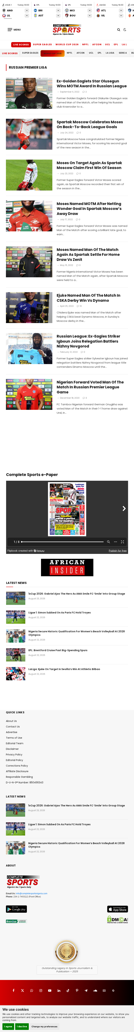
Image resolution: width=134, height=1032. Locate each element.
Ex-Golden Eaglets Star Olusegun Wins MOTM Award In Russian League (92, 84)
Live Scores (21, 44)
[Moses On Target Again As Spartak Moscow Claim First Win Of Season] (29, 175)
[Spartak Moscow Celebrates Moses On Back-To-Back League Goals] (29, 134)
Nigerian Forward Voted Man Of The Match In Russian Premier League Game (90, 387)
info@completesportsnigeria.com (31, 893)
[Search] (119, 30)
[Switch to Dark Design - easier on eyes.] (124, 29)
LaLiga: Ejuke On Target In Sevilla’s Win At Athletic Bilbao (64, 669)
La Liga (127, 44)
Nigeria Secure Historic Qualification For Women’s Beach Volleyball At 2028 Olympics (76, 633)
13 (81, 306)
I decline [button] (22, 1026)
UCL (107, 44)
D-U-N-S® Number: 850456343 (24, 782)
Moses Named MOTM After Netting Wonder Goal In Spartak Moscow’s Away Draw (89, 208)
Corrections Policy (17, 765)
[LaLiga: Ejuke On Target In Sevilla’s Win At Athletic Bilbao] (15, 673)
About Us (11, 721)
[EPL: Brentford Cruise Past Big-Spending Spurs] (15, 654)
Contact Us (13, 726)
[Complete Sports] (67, 29)
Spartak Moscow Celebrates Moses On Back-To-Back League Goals (90, 125)
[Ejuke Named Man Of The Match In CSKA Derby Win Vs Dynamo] (29, 307)
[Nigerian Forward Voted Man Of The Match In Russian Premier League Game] (29, 394)
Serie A (123, 52)
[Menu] (14, 30)
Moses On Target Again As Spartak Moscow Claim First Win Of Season (89, 165)
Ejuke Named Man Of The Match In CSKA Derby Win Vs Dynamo (88, 298)
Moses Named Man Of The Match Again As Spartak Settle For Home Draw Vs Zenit (88, 254)
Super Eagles (42, 44)
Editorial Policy (14, 760)
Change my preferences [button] (45, 1026)
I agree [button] (8, 1026)
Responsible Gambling (19, 777)
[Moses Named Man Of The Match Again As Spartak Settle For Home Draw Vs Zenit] (29, 261)
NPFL (85, 44)
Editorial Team (14, 743)
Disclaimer (12, 749)
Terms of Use (14, 738)
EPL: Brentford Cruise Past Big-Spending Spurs (57, 650)
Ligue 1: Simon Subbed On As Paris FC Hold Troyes (59, 612)
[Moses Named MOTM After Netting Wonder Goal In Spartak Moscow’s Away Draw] (29, 215)
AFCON (97, 44)
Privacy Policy (14, 754)
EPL (116, 44)
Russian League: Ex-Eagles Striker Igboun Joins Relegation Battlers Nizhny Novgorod (88, 341)
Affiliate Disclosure (17, 771)
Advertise (11, 732)
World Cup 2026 (67, 44)
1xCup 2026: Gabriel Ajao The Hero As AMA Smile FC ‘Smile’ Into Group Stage (76, 593)
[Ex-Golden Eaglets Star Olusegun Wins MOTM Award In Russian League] (29, 93)
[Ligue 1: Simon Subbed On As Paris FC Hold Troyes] (15, 617)
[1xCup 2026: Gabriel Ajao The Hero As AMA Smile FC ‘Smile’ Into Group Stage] (15, 598)
